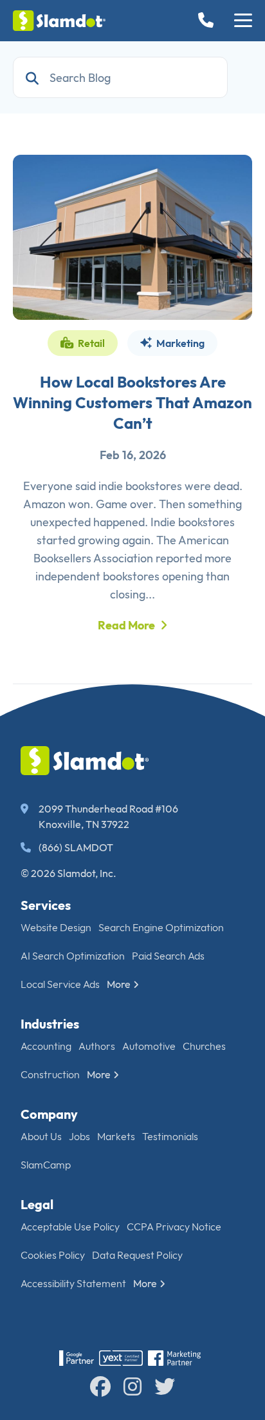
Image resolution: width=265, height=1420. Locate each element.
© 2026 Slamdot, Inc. (68, 873)
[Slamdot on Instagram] (132, 1386)
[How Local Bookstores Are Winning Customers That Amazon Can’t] (132, 237)
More (119, 984)
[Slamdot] (59, 20)
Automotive (149, 1046)
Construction (50, 1074)
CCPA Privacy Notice (174, 1226)
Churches (204, 1046)
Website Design (56, 927)
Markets (116, 1136)
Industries (50, 1024)
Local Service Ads (60, 984)
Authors (96, 1046)
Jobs (79, 1136)
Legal (37, 1204)
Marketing (179, 343)
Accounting (46, 1046)
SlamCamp (46, 1164)
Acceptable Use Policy (70, 1226)
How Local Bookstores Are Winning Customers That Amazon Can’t (132, 402)
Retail (90, 343)
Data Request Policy (137, 1254)
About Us (41, 1136)
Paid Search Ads (168, 955)
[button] (243, 21)
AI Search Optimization (73, 955)
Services (46, 905)
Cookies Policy (53, 1254)
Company (49, 1114)
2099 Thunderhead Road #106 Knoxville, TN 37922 (108, 816)
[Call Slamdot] (208, 21)
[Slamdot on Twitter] (164, 1386)
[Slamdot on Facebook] (100, 1386)
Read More (126, 625)
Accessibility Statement (73, 1283)
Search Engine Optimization (161, 927)
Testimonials (170, 1136)
